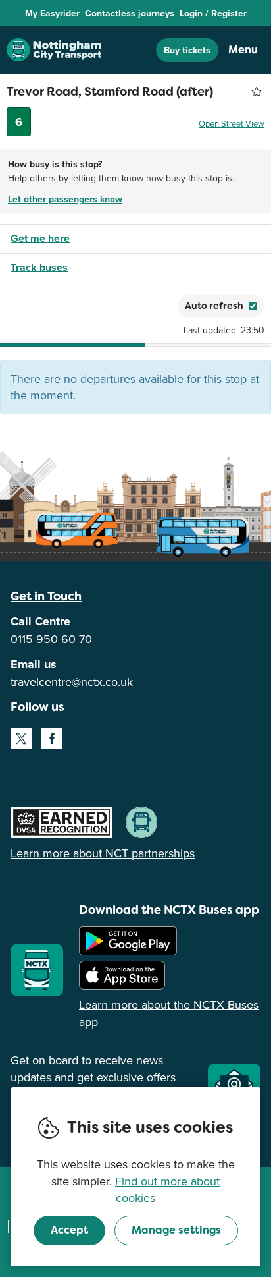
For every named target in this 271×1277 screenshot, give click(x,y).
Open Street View (231, 123)
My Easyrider (52, 13)
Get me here (40, 238)
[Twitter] (21, 738)
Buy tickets (187, 50)
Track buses (39, 267)
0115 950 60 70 (51, 639)
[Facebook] (51, 738)
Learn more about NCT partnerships (103, 853)
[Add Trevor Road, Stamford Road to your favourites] (256, 91)
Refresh (144, 306)
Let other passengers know (65, 199)
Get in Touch (46, 596)
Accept (69, 1230)
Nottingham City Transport (54, 50)
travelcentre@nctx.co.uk (72, 681)
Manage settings (176, 1230)
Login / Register (213, 13)
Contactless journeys (129, 13)
